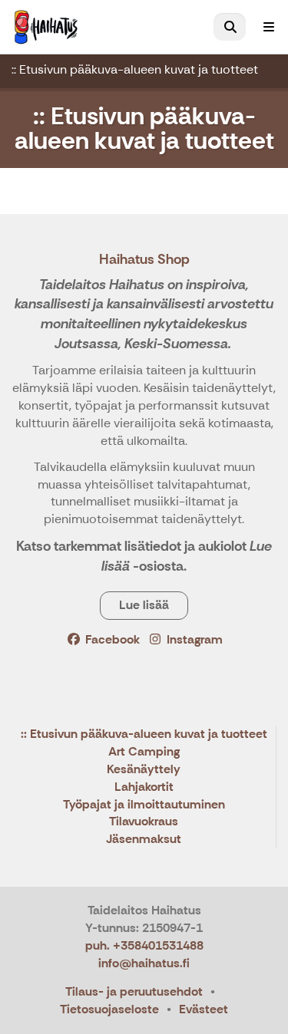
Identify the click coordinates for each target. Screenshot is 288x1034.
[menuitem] (230, 26)
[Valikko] (269, 27)
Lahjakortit (144, 787)
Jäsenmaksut (143, 839)
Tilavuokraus (143, 822)
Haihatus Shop (144, 259)
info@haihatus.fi (144, 963)
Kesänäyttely (143, 769)
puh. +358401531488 (144, 945)
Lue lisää (144, 605)
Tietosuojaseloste (109, 1009)
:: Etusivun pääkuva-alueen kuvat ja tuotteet (135, 69)
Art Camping (144, 752)
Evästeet (203, 1009)
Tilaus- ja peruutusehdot (134, 991)
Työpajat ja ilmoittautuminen (144, 805)
